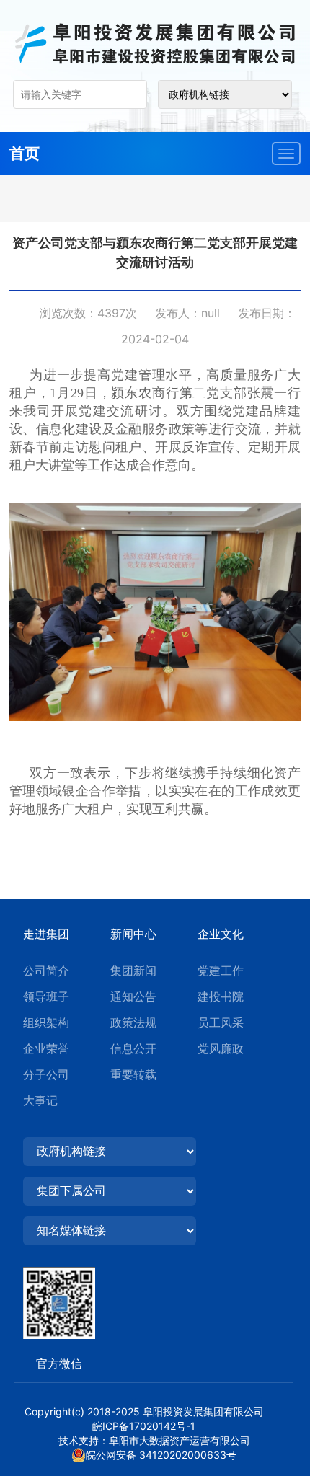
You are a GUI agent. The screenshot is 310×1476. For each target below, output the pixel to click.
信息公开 (133, 1048)
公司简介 (46, 970)
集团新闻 (133, 970)
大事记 (40, 1100)
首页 (24, 153)
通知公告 (133, 996)
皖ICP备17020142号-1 (154, 1426)
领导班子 (46, 996)
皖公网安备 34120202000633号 (161, 1455)
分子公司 (46, 1074)
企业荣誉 (46, 1048)
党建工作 (221, 970)
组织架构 (46, 1022)
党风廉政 (221, 1048)
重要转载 (133, 1074)
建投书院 (221, 996)
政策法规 (133, 1022)
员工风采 (221, 1022)
